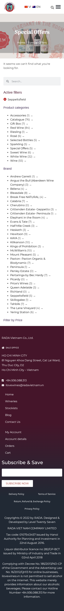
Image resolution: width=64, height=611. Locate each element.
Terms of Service (46, 494)
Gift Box (15, 123)
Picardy (15, 279)
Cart (8, 452)
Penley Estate (19, 271)
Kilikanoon (17, 242)
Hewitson (16, 234)
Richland (16, 291)
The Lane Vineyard (22, 308)
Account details (15, 439)
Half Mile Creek (20, 225)
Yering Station (20, 312)
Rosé (13, 136)
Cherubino (17, 205)
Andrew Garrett (20, 176)
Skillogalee (17, 299)
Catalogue (17, 119)
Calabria (15, 201)
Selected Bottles (21, 140)
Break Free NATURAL (24, 197)
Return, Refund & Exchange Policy (32, 501)
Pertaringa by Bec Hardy (27, 275)
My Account (13, 432)
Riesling (15, 132)
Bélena (15, 188)
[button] (58, 7)
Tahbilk (15, 304)
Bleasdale (16, 193)
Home (21, 42)
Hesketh (16, 230)
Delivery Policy (16, 494)
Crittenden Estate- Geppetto (30, 209)
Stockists (11, 408)
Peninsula (17, 267)
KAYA (13, 238)
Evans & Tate (19, 221)
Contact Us (12, 422)
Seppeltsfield (17, 99)
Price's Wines (19, 283)
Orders (9, 445)
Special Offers (19, 148)
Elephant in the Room (25, 217)
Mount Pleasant (21, 254)
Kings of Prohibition (23, 246)
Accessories (18, 115)
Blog (8, 415)
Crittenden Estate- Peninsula (30, 213)
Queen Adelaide (21, 287)
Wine (14, 160)
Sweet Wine (18, 152)
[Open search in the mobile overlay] (52, 7)
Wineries (11, 401)
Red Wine (17, 127)
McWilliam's (18, 250)
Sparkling (16, 144)
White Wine (18, 156)
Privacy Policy (32, 508)
